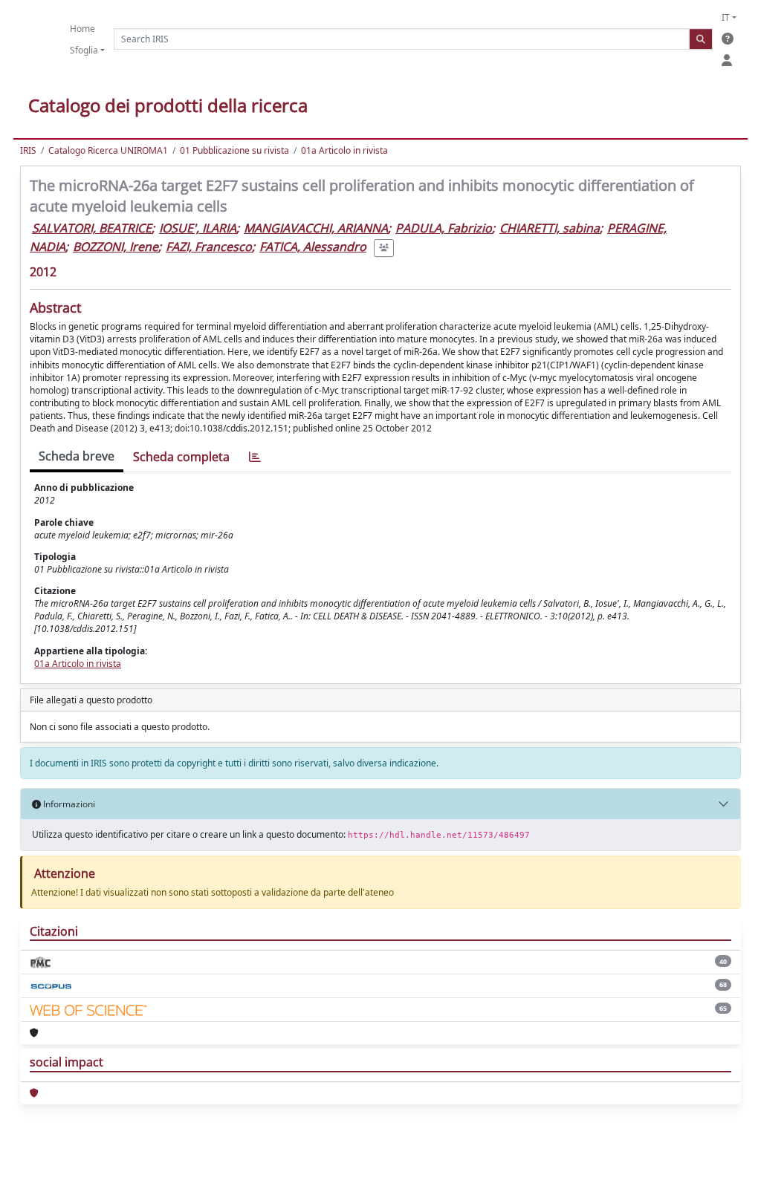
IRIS (28, 150)
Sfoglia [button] (84, 50)
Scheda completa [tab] (181, 457)
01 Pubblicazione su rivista (234, 150)
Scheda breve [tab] (76, 456)
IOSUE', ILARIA (197, 228)
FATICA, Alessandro (312, 246)
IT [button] (726, 17)
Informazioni (68, 804)
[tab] (255, 457)
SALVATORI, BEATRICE (92, 228)
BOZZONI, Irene (115, 246)
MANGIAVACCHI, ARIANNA (316, 228)
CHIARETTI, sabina (549, 228)
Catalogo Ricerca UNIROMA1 (108, 150)
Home (82, 28)
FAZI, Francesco (209, 246)
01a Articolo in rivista (344, 150)
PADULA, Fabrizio (443, 228)
